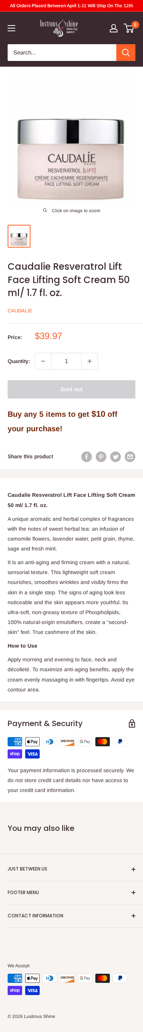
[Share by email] (130, 456)
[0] (129, 28)
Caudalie (20, 311)
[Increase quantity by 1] (90, 361)
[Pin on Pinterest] (101, 456)
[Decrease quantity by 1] (43, 361)
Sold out (71, 389)
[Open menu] (11, 28)
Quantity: (19, 361)
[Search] (125, 52)
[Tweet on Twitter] (115, 456)
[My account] (113, 28)
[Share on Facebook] (86, 456)
